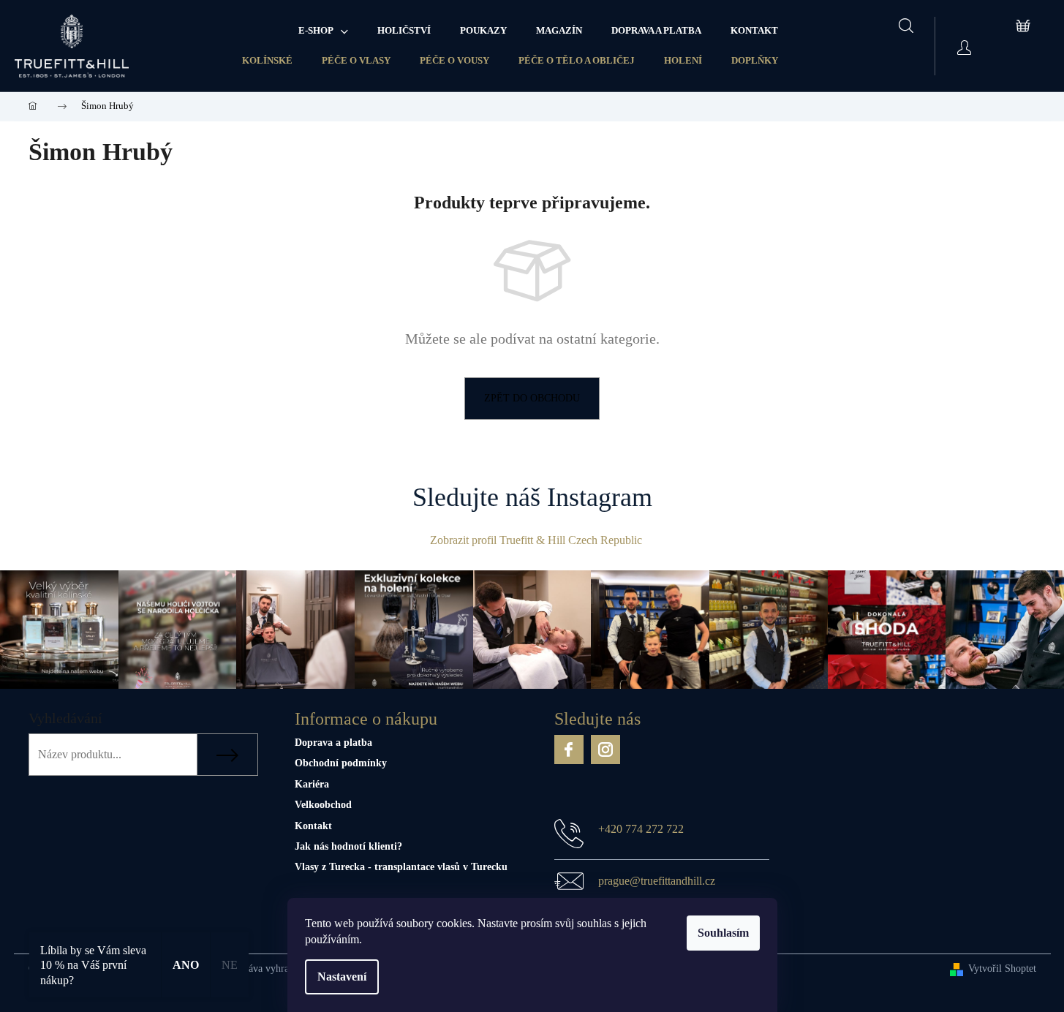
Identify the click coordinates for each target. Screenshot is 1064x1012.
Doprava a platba (333, 742)
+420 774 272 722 (641, 829)
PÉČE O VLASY (356, 60)
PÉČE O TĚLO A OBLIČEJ (576, 60)
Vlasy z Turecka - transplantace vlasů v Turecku (401, 866)
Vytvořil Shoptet (1002, 968)
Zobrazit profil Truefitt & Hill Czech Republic (536, 540)
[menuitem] (323, 30)
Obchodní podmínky (341, 763)
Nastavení (341, 976)
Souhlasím (723, 932)
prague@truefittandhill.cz (656, 881)
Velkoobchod (323, 804)
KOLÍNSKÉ (267, 60)
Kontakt (313, 825)
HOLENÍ (683, 60)
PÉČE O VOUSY (454, 60)
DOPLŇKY (754, 60)
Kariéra (312, 784)
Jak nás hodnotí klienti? (348, 846)
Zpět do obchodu (532, 398)
